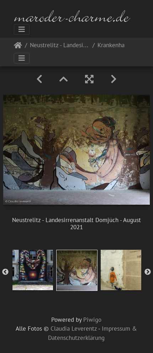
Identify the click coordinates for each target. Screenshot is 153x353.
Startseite (18, 46)
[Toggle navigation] (22, 29)
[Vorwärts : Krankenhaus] (113, 79)
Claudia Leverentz (74, 328)
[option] (33, 270)
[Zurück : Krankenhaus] (39, 79)
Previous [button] (5, 272)
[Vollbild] (89, 79)
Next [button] (147, 272)
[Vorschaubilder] (63, 79)
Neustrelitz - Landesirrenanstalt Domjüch (60, 45)
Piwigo (92, 320)
